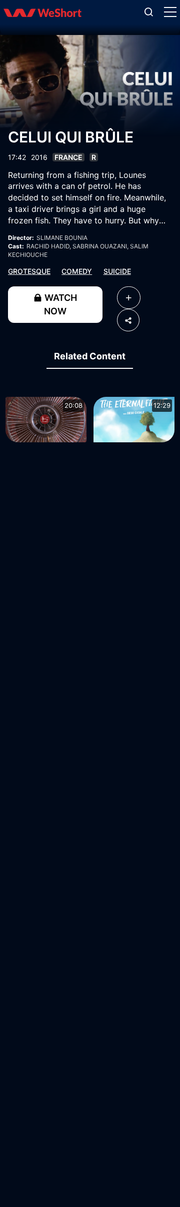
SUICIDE (117, 271)
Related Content (90, 356)
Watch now (59, 304)
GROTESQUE (29, 271)
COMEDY (77, 271)
